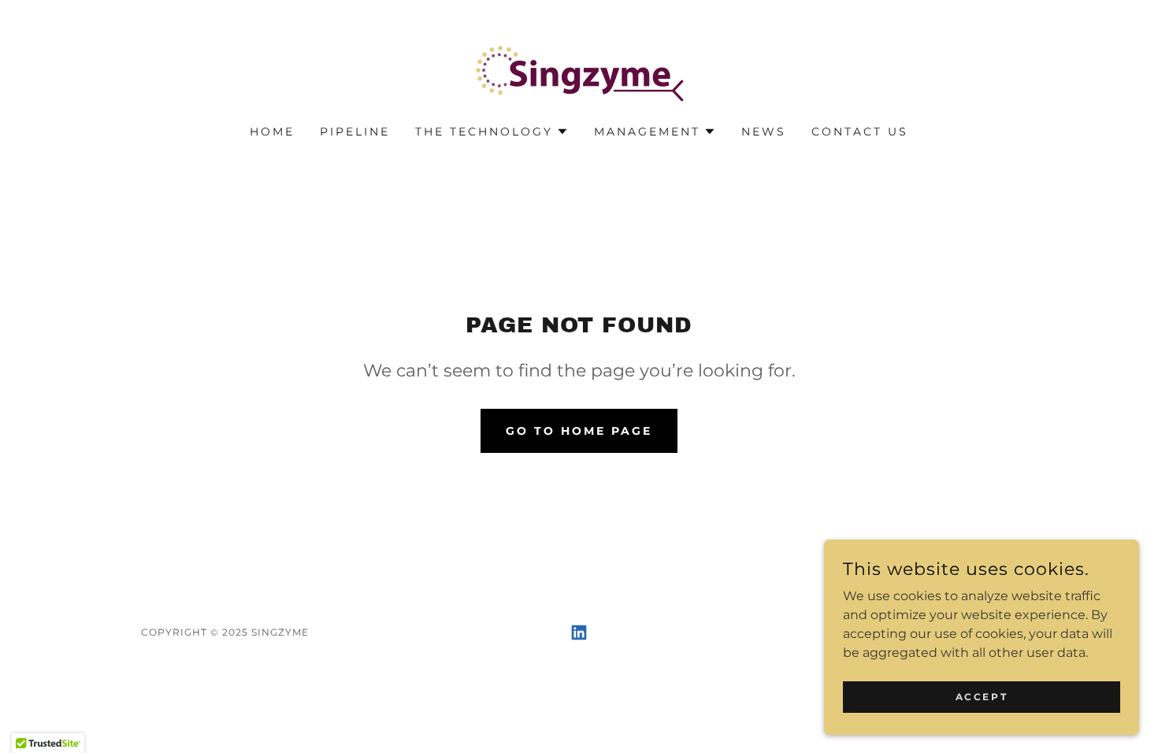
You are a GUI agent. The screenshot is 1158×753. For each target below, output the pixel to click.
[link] (579, 72)
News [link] (763, 131)
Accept (982, 697)
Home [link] (272, 131)
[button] (492, 131)
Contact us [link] (859, 131)
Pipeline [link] (355, 131)
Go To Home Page (579, 431)
